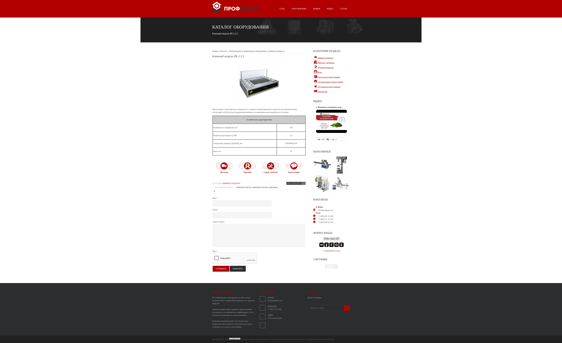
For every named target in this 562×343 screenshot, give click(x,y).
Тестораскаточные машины (329, 87)
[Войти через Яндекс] (331, 245)
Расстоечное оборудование (329, 77)
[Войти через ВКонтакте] (321, 245)
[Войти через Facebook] (326, 245)
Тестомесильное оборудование (330, 82)
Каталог (224, 51)
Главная (215, 51)
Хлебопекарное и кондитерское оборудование (248, 51)
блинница (273, 187)
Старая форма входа (331, 251)
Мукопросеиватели (325, 67)
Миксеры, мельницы (326, 63)
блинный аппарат (260, 187)
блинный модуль (243, 187)
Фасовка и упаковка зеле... (330, 107)
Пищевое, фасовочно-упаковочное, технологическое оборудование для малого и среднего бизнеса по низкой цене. (288, 339)
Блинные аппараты (276, 51)
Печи (320, 72)
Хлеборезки (322, 92)
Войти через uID (331, 239)
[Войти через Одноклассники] (341, 245)
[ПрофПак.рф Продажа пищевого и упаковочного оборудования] (236, 11)
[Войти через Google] (336, 245)
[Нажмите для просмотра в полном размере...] (259, 104)
